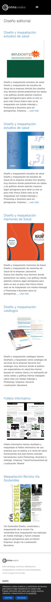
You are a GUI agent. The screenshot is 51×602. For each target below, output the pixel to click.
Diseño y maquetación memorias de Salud (20, 217)
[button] (37, 7)
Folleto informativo (17, 398)
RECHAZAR (22, 598)
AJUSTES (32, 593)
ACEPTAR (8, 598)
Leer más (34, 110)
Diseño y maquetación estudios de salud (20, 34)
